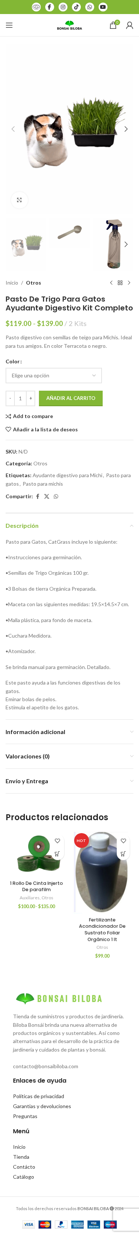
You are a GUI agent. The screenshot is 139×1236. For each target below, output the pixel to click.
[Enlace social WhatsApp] (56, 497)
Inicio (12, 282)
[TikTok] (76, 7)
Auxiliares (30, 897)
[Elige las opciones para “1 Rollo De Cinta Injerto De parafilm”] (57, 853)
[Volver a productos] (120, 282)
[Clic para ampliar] (19, 200)
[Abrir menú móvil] (9, 25)
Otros (33, 282)
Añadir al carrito (70, 398)
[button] (13, 129)
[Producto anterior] (111, 282)
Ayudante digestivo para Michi (67, 475)
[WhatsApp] (89, 7)
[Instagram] (63, 7)
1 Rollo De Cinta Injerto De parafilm (36, 886)
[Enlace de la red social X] (47, 497)
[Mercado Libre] (36, 7)
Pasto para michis (43, 484)
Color (13, 361)
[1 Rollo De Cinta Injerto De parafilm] (37, 854)
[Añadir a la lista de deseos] (57, 840)
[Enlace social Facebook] (37, 497)
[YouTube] (103, 7)
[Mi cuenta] (129, 25)
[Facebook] (49, 7)
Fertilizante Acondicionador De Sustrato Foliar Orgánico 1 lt (102, 930)
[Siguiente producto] (129, 282)
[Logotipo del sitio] (69, 24)
